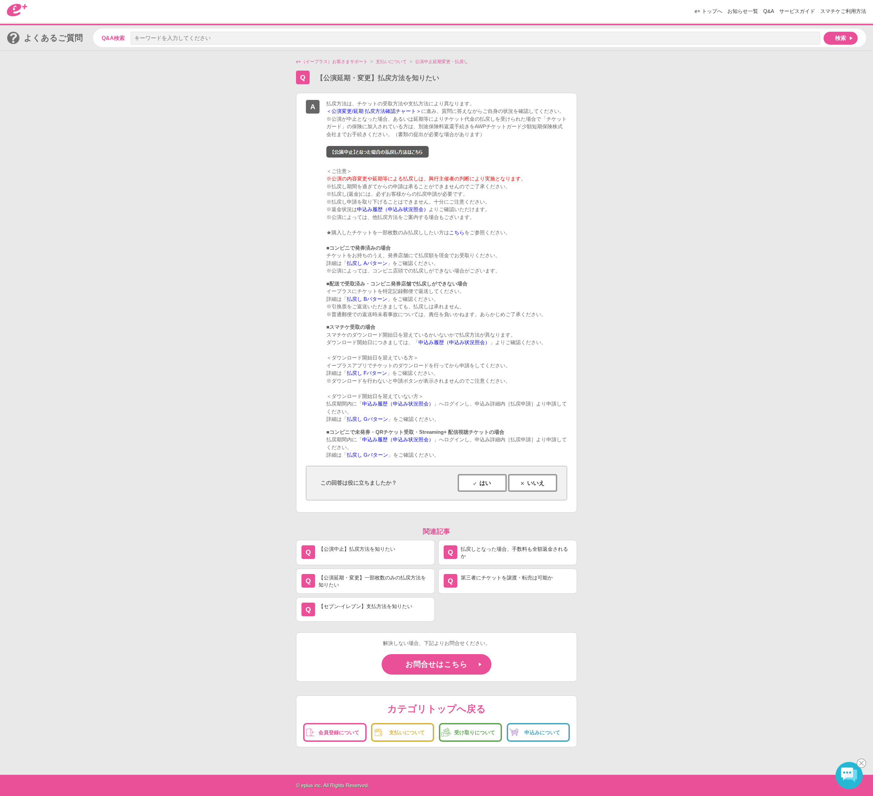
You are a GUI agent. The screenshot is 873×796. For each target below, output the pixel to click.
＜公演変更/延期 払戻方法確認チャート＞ (373, 111)
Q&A (768, 11)
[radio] (482, 483)
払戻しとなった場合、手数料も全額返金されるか (514, 552)
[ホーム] (17, 14)
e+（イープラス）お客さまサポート (332, 61)
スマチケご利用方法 (843, 11)
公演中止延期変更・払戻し (441, 61)
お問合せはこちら (436, 664)
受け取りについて (474, 732)
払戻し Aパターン (367, 263)
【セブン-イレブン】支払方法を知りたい (365, 606)
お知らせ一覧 (742, 11)
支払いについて (391, 61)
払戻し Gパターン (367, 419)
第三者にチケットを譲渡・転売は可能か (507, 577)
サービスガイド (797, 11)
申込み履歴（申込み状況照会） (393, 209)
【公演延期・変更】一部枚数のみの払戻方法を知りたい (372, 581)
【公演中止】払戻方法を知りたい (357, 549)
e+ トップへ (708, 11)
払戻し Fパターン (367, 373)
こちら (456, 232)
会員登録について (339, 732)
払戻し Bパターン (367, 299)
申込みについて (542, 732)
